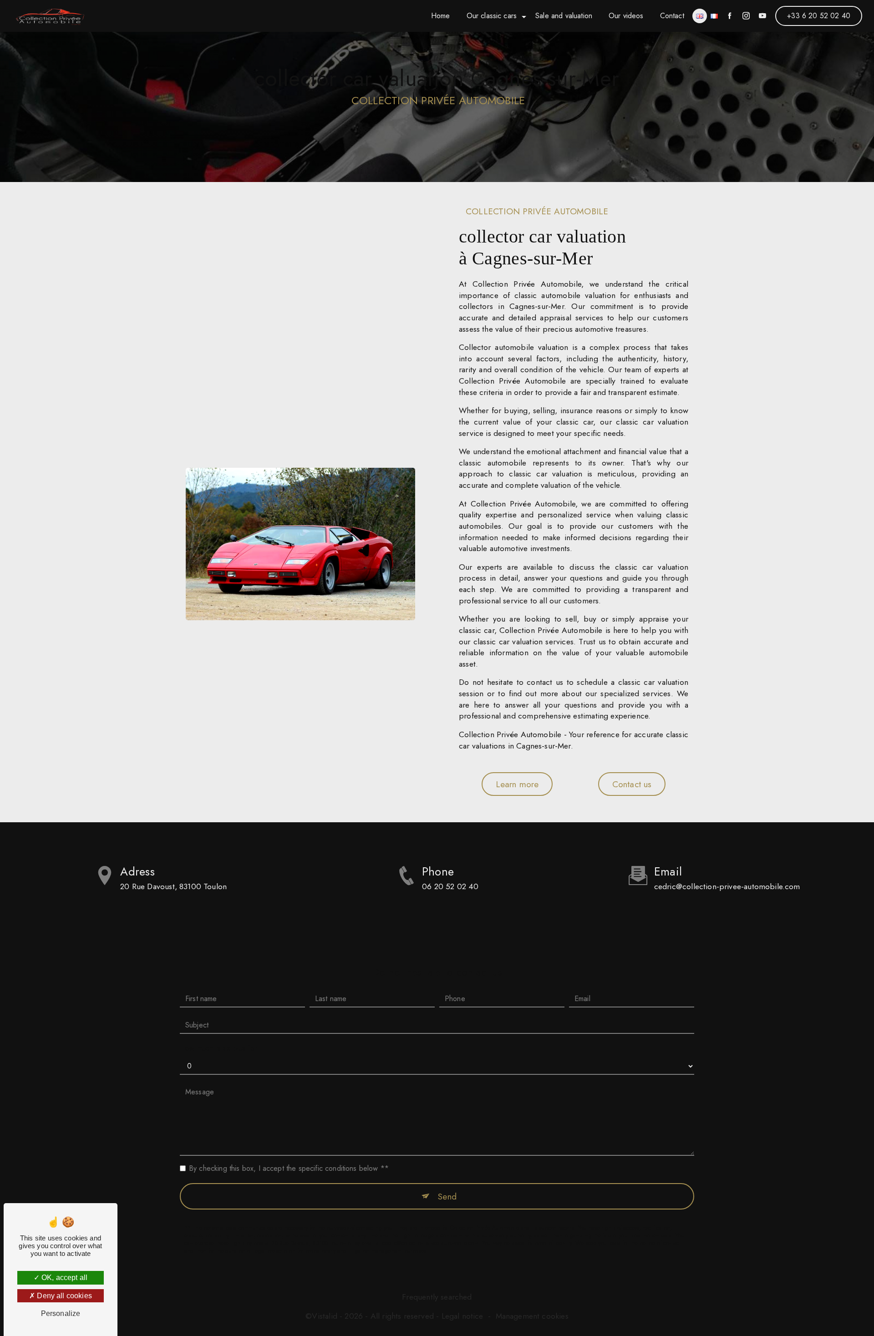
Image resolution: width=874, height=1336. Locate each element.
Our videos (626, 15)
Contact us (632, 784)
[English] (699, 16)
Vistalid (324, 1316)
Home (440, 15)
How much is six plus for (218, 1048)
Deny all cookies (63, 1296)
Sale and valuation (563, 15)
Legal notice (462, 1316)
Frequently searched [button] (437, 1297)
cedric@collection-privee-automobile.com (727, 886)
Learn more (517, 784)
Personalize (61, 1313)
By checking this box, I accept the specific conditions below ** (289, 1168)
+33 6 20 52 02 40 (818, 15)
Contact (672, 15)
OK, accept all (63, 1277)
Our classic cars (492, 15)
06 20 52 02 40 (450, 886)
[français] (714, 16)
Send (447, 1196)
